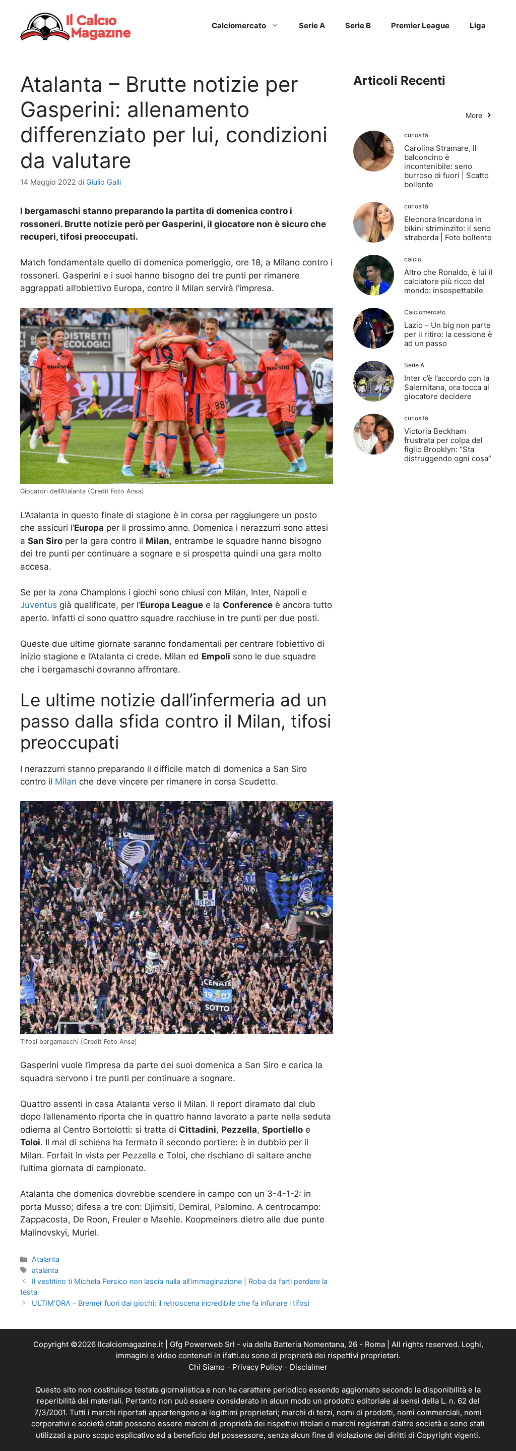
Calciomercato (239, 25)
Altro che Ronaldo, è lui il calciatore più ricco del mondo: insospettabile (448, 281)
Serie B (358, 25)
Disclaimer (309, 1367)
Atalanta (45, 1259)
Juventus (38, 605)
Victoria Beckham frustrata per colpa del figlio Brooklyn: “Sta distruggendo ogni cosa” (447, 444)
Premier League (420, 25)
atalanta (45, 1270)
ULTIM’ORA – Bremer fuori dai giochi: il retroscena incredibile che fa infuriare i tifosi (170, 1303)
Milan (66, 781)
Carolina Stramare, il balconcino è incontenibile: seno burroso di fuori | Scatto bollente (446, 166)
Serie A (312, 25)
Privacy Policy (257, 1367)
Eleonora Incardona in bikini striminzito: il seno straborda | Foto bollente (448, 228)
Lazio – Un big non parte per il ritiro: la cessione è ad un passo (448, 334)
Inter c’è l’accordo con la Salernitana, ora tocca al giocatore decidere (446, 387)
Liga (478, 25)
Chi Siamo (206, 1367)
